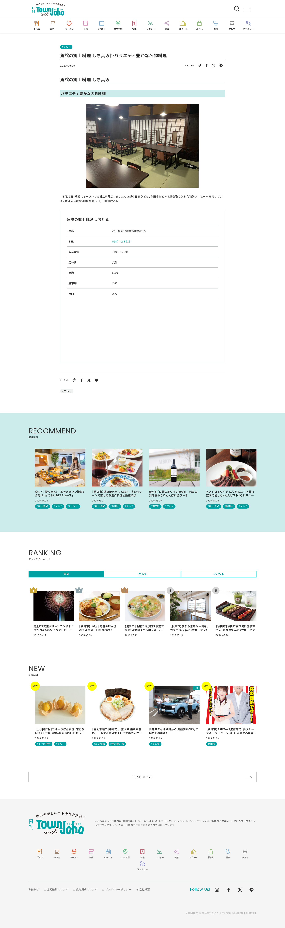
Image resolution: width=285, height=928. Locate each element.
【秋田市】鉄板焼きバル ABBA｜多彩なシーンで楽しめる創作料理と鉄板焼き (117, 493)
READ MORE (142, 777)
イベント (218, 574)
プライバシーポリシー (118, 889)
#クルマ (155, 743)
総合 (66, 574)
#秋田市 (114, 506)
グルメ (142, 574)
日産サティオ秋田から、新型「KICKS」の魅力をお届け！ (173, 731)
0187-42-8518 (121, 241)
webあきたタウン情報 (57, 823)
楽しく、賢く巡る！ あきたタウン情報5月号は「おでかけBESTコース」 (59, 493)
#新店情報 (42, 506)
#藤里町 (155, 506)
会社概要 (144, 889)
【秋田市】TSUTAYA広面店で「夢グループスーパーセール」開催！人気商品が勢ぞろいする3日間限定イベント (231, 731)
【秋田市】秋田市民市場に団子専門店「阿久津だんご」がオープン (235, 628)
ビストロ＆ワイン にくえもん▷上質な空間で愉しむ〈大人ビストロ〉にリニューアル (230, 493)
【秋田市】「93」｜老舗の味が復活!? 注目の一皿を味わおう (97, 628)
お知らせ (34, 889)
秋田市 (211, 743)
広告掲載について (86, 889)
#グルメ (66, 46)
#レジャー (73, 506)
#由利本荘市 (117, 743)
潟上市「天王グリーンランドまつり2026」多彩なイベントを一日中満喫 (53, 628)
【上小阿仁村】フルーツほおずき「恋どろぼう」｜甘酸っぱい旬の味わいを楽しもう (59, 731)
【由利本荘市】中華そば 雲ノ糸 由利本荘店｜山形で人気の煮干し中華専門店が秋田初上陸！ (117, 731)
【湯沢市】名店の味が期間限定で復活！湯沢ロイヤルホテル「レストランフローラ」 (144, 628)
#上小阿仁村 (44, 743)
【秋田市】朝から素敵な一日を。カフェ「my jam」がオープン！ (189, 628)
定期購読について (57, 889)
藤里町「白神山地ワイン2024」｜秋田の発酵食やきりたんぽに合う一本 (173, 493)
